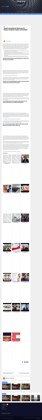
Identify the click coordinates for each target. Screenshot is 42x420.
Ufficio (12, 13)
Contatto (26, 13)
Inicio (5, 13)
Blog (18, 13)
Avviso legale (3, 407)
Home (23, 417)
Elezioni (15, 13)
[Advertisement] (21, 6)
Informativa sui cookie (33, 417)
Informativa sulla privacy (38, 417)
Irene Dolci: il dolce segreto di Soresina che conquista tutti (25, 387)
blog (3, 397)
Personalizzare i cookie (38, 418)
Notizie (8, 13)
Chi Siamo (22, 13)
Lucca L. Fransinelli (10, 378)
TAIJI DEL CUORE (21, 1)
